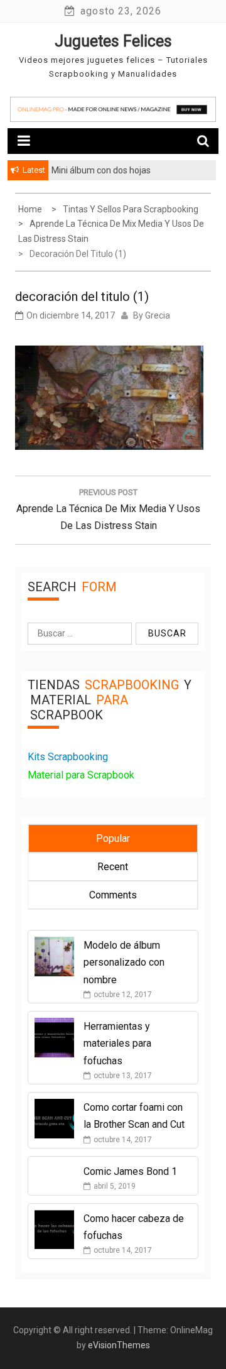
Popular (113, 838)
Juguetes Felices (113, 41)
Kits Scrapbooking (68, 757)
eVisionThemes (119, 1345)
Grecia (157, 315)
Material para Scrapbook (81, 775)
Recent (112, 867)
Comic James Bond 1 (130, 1171)
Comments (113, 895)
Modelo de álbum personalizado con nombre (123, 962)
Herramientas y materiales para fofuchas (117, 1043)
